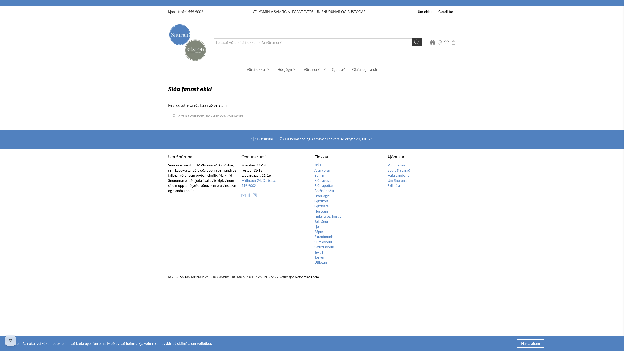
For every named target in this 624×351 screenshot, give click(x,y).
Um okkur (425, 12)
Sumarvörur (323, 242)
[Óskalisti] (446, 42)
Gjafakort (321, 201)
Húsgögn (284, 69)
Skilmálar (394, 186)
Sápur (318, 232)
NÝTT (318, 165)
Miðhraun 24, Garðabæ (258, 180)
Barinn (319, 175)
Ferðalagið (322, 196)
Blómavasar (323, 180)
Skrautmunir (323, 237)
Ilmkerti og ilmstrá (327, 216)
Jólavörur (321, 221)
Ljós (317, 226)
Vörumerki (312, 69)
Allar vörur (322, 170)
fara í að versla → (214, 105)
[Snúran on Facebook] (249, 196)
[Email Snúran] (243, 196)
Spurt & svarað (399, 170)
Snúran (185, 277)
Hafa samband (399, 175)
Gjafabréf (339, 69)
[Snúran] (187, 42)
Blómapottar (323, 186)
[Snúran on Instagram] (255, 196)
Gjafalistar (445, 12)
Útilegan (320, 262)
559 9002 (248, 186)
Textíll (318, 252)
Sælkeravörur (324, 247)
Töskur (319, 257)
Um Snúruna (397, 180)
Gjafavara (321, 206)
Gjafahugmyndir (364, 69)
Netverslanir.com (307, 277)
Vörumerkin (396, 165)
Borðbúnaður (324, 191)
